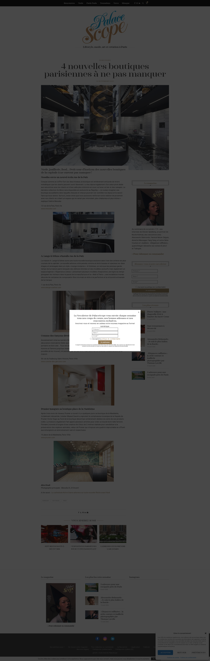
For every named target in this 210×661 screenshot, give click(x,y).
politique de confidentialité (110, 339)
